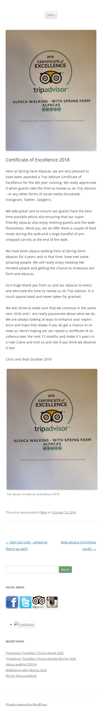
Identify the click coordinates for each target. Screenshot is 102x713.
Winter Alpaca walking (21, 676)
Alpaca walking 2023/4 (21, 664)
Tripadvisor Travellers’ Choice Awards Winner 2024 (41, 658)
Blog (44, 512)
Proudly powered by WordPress (26, 704)
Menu (51, 15)
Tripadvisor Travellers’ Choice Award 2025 (35, 653)
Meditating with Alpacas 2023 (26, 670)
